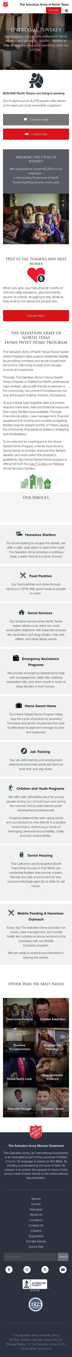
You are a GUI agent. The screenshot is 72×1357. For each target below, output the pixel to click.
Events (36, 1204)
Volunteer (36, 1210)
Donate (54, 10)
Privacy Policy (16, 1344)
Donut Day (36, 1247)
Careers (36, 1231)
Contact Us (36, 1225)
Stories (36, 1199)
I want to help (38, 120)
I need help (39, 134)
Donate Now (36, 316)
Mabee (59, 464)
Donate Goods (36, 1241)
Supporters (36, 1236)
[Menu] (65, 10)
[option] (36, 39)
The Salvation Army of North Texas (44, 5)
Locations (36, 1220)
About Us (36, 1215)
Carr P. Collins (38, 464)
